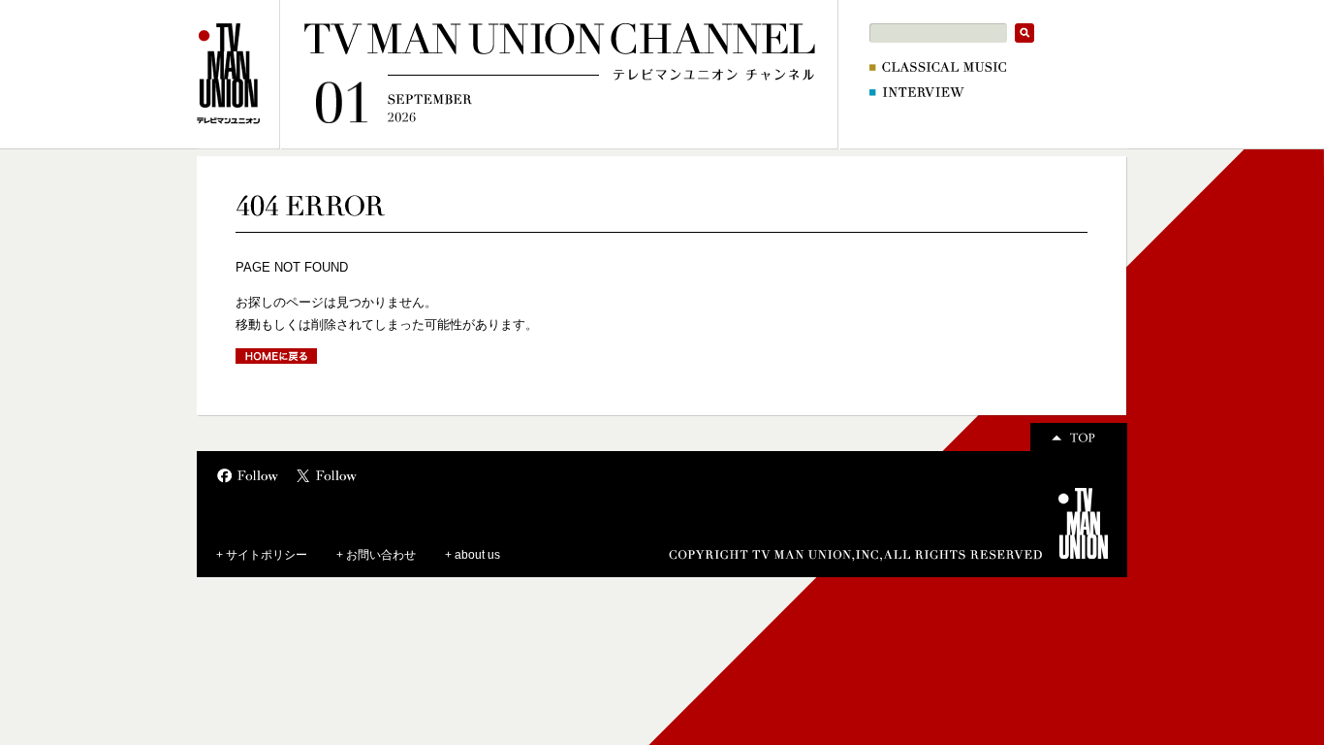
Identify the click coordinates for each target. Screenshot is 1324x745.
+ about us (472, 555)
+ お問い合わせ (376, 555)
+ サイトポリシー (261, 555)
